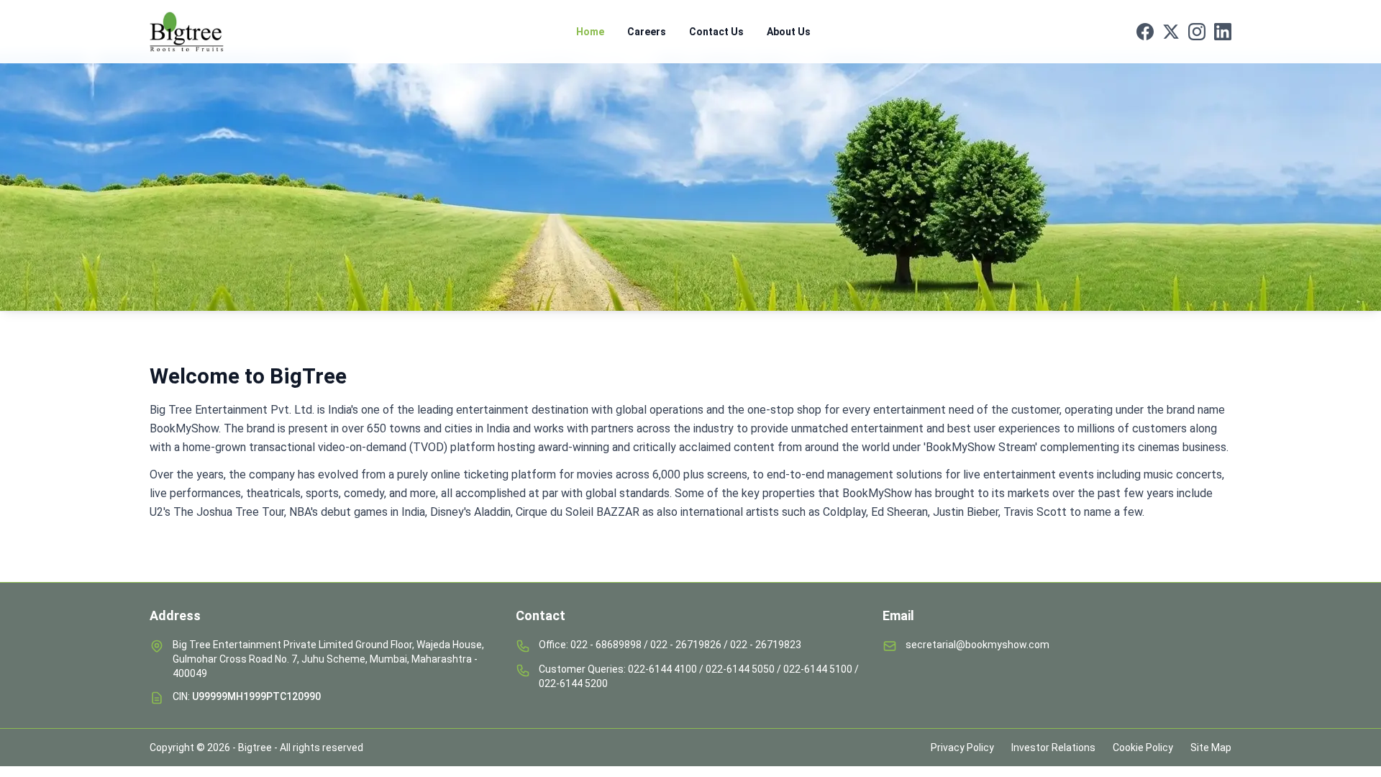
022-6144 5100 (817, 669)
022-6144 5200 (573, 683)
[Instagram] (1196, 31)
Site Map (1210, 747)
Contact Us (716, 31)
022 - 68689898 (606, 644)
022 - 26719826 (685, 644)
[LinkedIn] (1222, 31)
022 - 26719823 (765, 644)
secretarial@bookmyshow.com (977, 644)
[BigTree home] (200, 32)
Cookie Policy (1143, 747)
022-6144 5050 (740, 669)
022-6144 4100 (662, 669)
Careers (646, 31)
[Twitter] (1171, 31)
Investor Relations (1053, 747)
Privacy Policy (962, 747)
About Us (789, 31)
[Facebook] (1145, 31)
